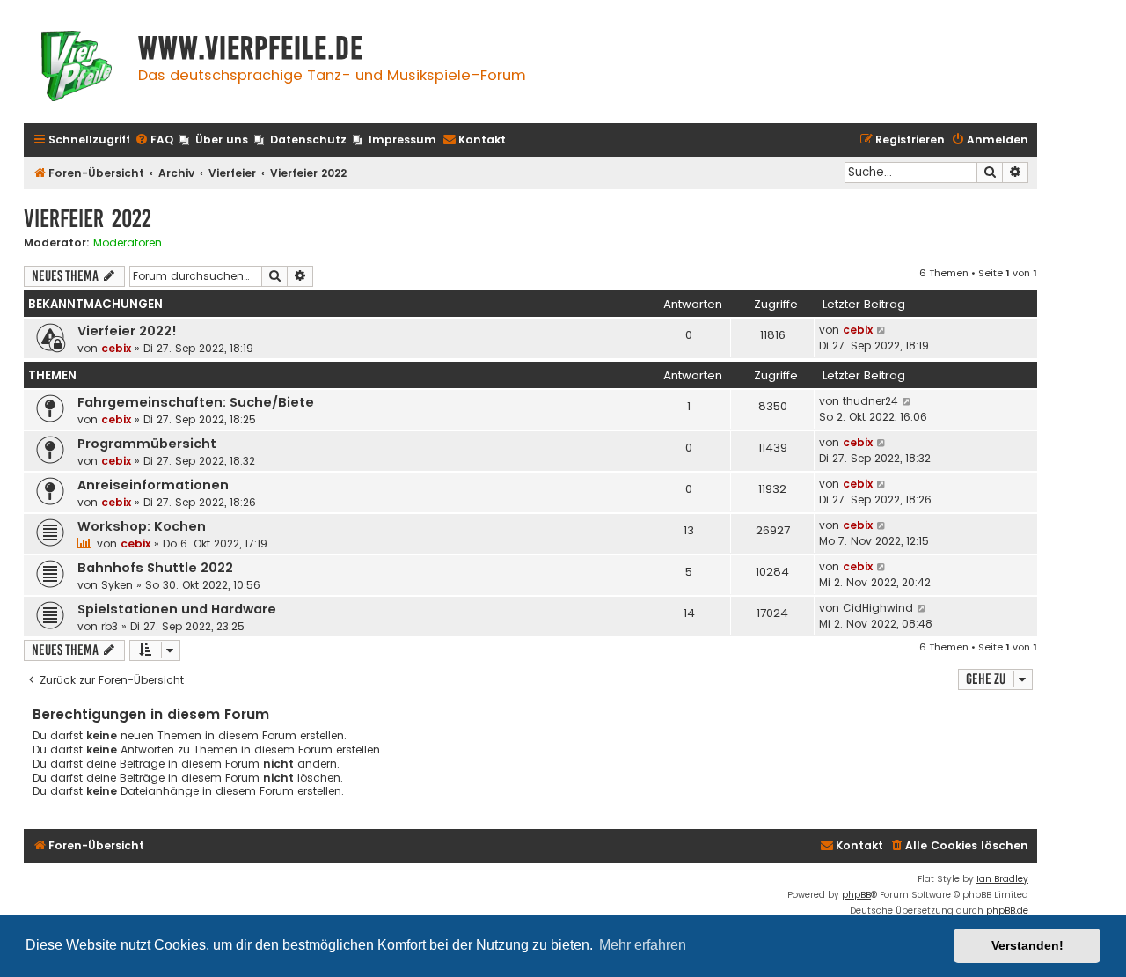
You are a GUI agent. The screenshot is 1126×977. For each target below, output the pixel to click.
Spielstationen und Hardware (176, 609)
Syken (117, 584)
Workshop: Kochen (141, 526)
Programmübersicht (146, 443)
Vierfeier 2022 (87, 218)
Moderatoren (127, 243)
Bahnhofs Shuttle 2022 (155, 568)
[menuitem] (154, 140)
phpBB (856, 894)
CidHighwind (878, 607)
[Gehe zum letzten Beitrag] (882, 330)
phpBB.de (1007, 910)
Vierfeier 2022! (127, 331)
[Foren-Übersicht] (76, 68)
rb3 (109, 626)
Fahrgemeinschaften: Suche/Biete (195, 402)
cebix (116, 348)
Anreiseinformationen (153, 485)
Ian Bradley (1002, 878)
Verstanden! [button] (1027, 945)
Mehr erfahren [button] (642, 944)
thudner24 (870, 400)
